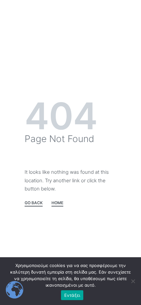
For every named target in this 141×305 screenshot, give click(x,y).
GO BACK (34, 203)
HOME (57, 203)
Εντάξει (72, 295)
